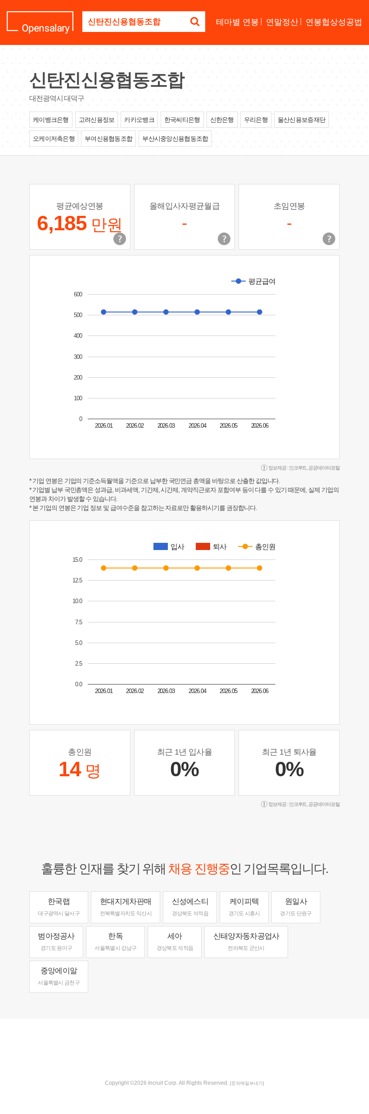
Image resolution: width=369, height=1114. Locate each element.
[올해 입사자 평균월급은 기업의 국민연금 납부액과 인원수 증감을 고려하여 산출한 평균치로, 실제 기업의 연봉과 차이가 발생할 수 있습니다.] (224, 239)
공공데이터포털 (324, 467)
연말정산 (282, 22)
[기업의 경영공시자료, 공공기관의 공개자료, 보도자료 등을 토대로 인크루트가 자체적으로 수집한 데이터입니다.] (329, 239)
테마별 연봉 (237, 22)
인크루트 (298, 467)
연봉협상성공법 (334, 22)
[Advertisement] (184, 1048)
